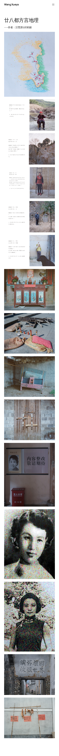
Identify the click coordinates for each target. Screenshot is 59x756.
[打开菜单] (53, 4)
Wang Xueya (11, 4)
